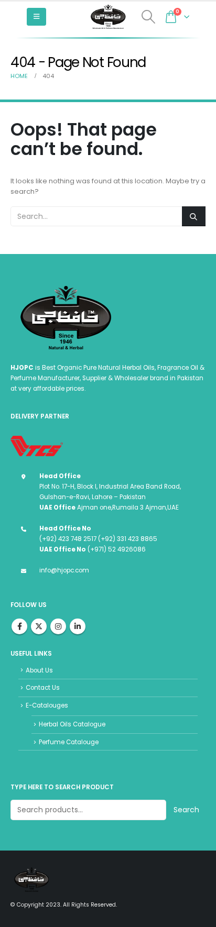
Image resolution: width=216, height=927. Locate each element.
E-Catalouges (47, 705)
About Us (39, 670)
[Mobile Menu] (36, 17)
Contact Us (43, 687)
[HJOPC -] (108, 17)
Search (186, 809)
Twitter (39, 626)
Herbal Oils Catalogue (72, 724)
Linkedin (77, 626)
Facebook (19, 626)
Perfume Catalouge (69, 742)
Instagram (58, 626)
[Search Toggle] (148, 17)
